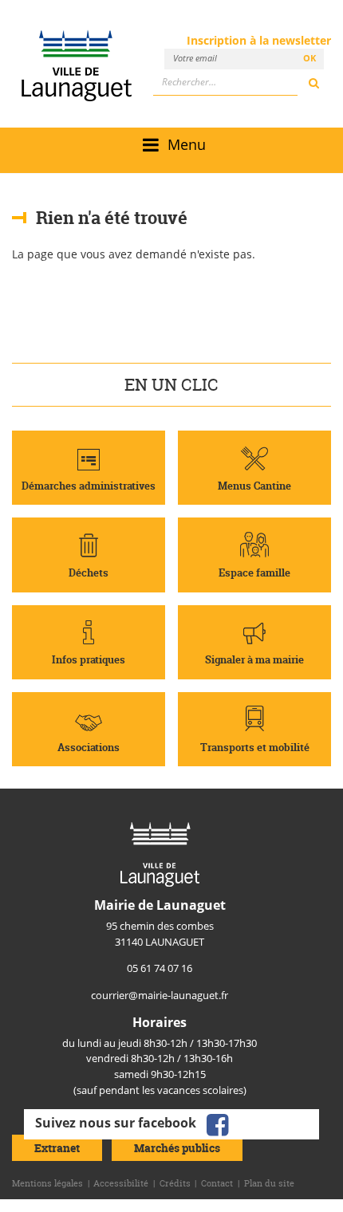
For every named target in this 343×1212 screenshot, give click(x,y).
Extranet (57, 1147)
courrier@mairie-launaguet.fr (159, 995)
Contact (217, 1183)
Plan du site (269, 1183)
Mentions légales (47, 1183)
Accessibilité (120, 1183)
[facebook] (217, 1123)
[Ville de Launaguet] (159, 853)
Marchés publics (177, 1147)
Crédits (175, 1183)
